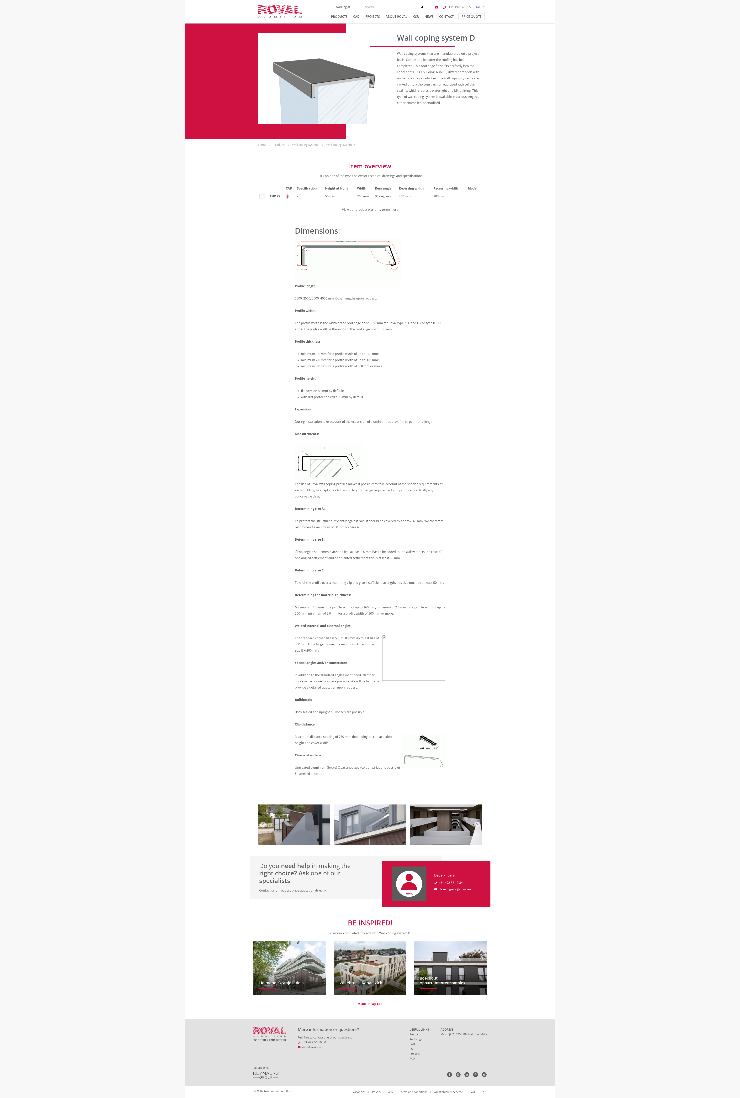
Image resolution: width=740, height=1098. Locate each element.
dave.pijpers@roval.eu (455, 889)
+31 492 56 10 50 (314, 1042)
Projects (415, 1053)
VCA (390, 1092)
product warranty (368, 209)
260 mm (363, 196)
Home (262, 145)
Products (279, 145)
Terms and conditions (413, 1092)
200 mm (405, 196)
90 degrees (383, 196)
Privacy (376, 1092)
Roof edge (416, 1039)
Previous (263, 825)
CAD (412, 1044)
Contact (265, 890)
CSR (412, 1049)
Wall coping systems (305, 145)
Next (477, 825)
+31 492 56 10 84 (451, 883)
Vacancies (359, 1092)
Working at (343, 7)
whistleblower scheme (448, 1092)
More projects (370, 1004)
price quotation (303, 890)
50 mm (330, 196)
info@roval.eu (311, 1047)
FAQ (412, 1058)
